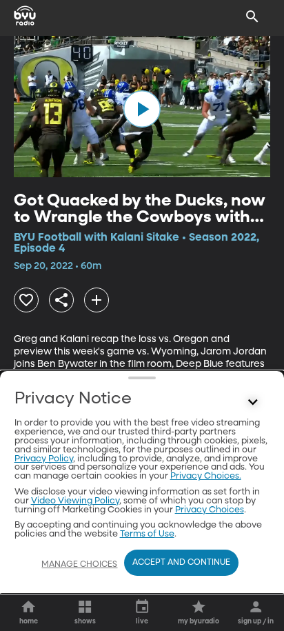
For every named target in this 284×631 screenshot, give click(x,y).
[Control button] (252, 402)
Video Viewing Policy (75, 501)
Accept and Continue (181, 563)
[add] (96, 300)
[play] (142, 109)
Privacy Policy (43, 458)
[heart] (26, 300)
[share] (61, 300)
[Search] (252, 16)
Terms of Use (147, 534)
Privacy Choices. (205, 476)
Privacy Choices (209, 509)
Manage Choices (79, 565)
